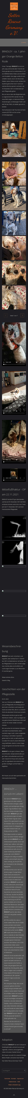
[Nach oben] (14, 1094)
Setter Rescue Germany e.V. (13, 24)
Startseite (7, 1078)
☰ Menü (23, 42)
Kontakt (13, 1078)
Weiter (22, 315)
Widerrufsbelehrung (14, 1085)
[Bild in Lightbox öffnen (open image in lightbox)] (14, 130)
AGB (18, 1082)
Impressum (20, 1078)
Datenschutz (12, 1082)
